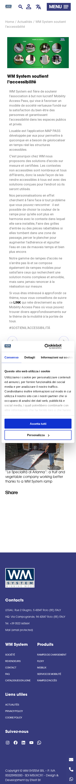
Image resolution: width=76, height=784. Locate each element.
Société (10, 654)
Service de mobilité (49, 674)
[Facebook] (15, 503)
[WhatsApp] (39, 744)
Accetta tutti (38, 423)
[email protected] (22, 630)
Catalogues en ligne (18, 680)
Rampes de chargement (51, 654)
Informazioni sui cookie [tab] (57, 357)
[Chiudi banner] (70, 346)
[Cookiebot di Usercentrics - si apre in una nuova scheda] (46, 346)
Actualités (24, 21)
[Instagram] (7, 503)
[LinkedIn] (23, 503)
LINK (17, 302)
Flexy (40, 661)
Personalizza (36, 435)
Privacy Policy (14, 711)
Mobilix (41, 667)
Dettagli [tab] (29, 357)
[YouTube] (31, 503)
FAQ (7, 674)
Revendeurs (13, 661)
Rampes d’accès (47, 680)
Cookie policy (13, 717)
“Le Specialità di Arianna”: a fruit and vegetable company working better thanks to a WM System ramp (35, 477)
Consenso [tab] (11, 357)
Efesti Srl (35, 780)
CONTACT (10, 667)
